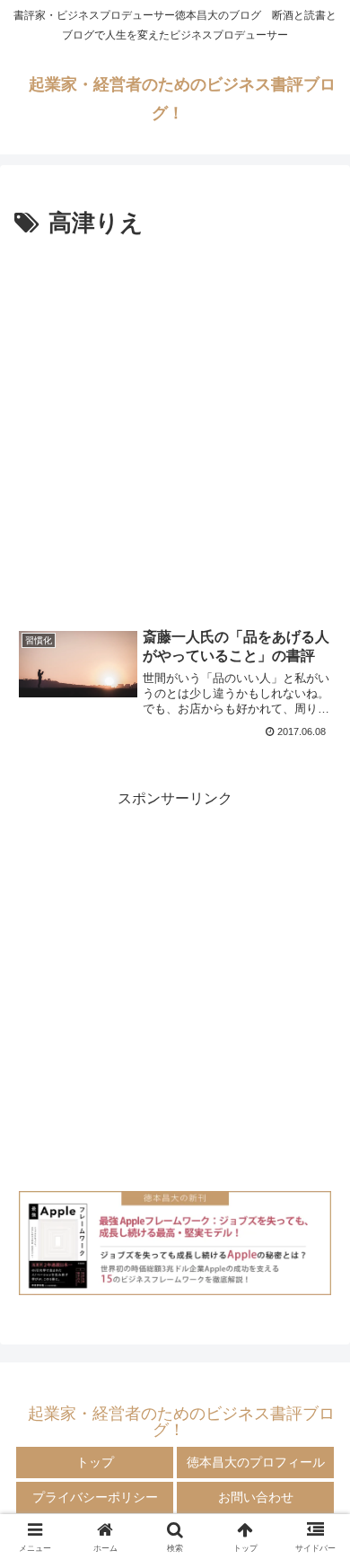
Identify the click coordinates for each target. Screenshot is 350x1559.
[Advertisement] (175, 428)
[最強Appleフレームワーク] (175, 1243)
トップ (95, 1462)
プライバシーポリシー (95, 1497)
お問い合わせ (255, 1497)
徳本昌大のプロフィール (256, 1462)
